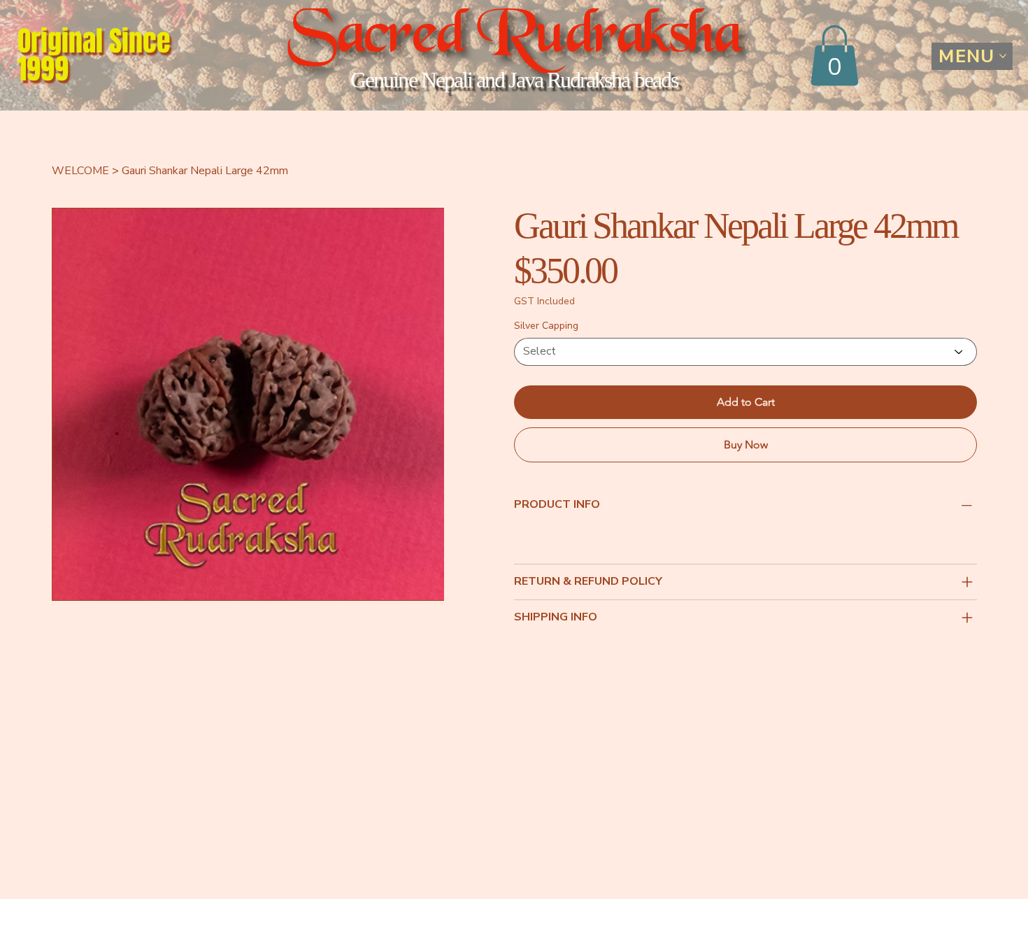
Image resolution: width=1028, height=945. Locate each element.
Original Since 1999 (94, 55)
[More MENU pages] (1002, 55)
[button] (834, 55)
